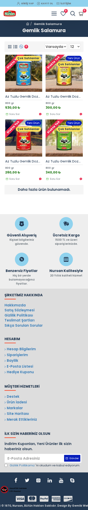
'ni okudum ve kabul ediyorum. (45, 465)
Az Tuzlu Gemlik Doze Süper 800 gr (64, 161)
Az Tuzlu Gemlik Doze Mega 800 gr (23, 96)
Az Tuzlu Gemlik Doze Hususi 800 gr (64, 96)
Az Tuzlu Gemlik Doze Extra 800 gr (23, 161)
